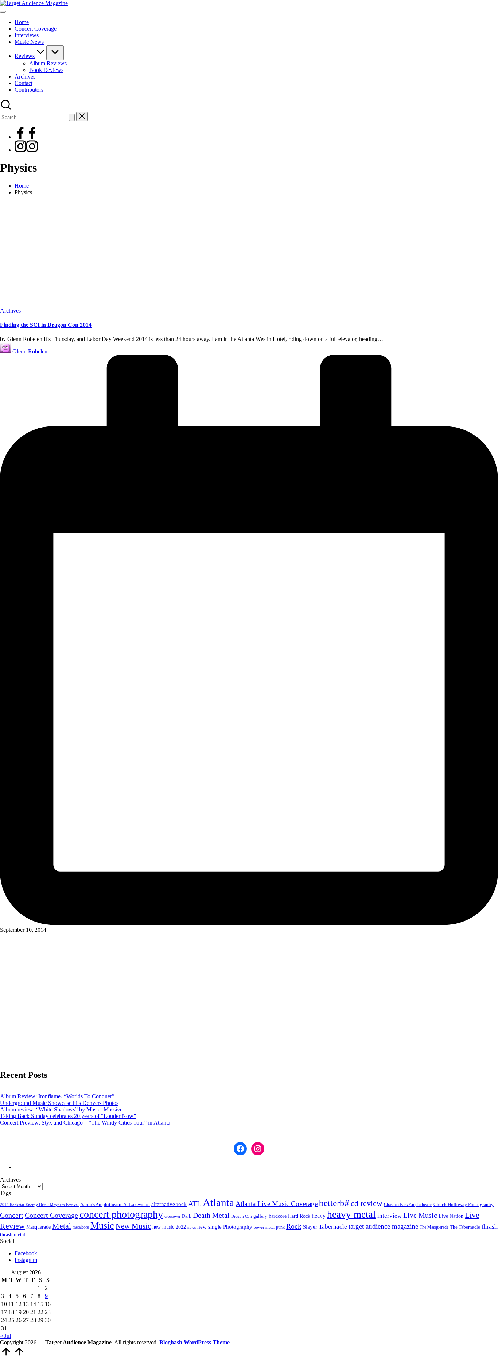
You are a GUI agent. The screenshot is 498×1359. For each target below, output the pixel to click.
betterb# (334, 1203)
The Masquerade (434, 1227)
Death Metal (211, 1215)
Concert (11, 1215)
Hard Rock (299, 1216)
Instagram (26, 1260)
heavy (319, 1216)
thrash (490, 1226)
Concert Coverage (51, 1215)
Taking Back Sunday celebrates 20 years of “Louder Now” (68, 1116)
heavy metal (351, 1214)
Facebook (26, 1253)
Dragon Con (241, 1216)
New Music (133, 1226)
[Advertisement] (249, 253)
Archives (10, 310)
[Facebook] (26, 137)
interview (389, 1215)
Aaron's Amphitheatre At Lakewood (115, 1204)
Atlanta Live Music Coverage (277, 1203)
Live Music (420, 1215)
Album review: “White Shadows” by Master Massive (61, 1109)
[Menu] (3, 12)
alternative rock (169, 1204)
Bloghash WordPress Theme (194, 1342)
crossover (172, 1216)
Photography (237, 1227)
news (191, 1227)
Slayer (310, 1227)
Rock (293, 1226)
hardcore (278, 1216)
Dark (186, 1216)
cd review (366, 1203)
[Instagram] (26, 150)
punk (280, 1227)
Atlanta (218, 1202)
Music (102, 1225)
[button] (72, 117)
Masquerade (38, 1227)
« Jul (5, 1336)
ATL (194, 1203)
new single (209, 1227)
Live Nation (451, 1216)
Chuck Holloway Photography (463, 1204)
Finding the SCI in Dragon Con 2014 (46, 325)
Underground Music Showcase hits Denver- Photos (59, 1103)
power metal (264, 1227)
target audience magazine (383, 1226)
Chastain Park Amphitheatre (408, 1204)
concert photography (121, 1214)
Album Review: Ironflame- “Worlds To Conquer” (57, 1096)
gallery (260, 1216)
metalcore (81, 1227)
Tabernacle (333, 1226)
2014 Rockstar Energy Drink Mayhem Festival (39, 1205)
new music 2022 (169, 1227)
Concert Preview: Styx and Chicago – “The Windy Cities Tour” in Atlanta (85, 1122)
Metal (61, 1225)
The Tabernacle (465, 1227)
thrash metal (12, 1234)
